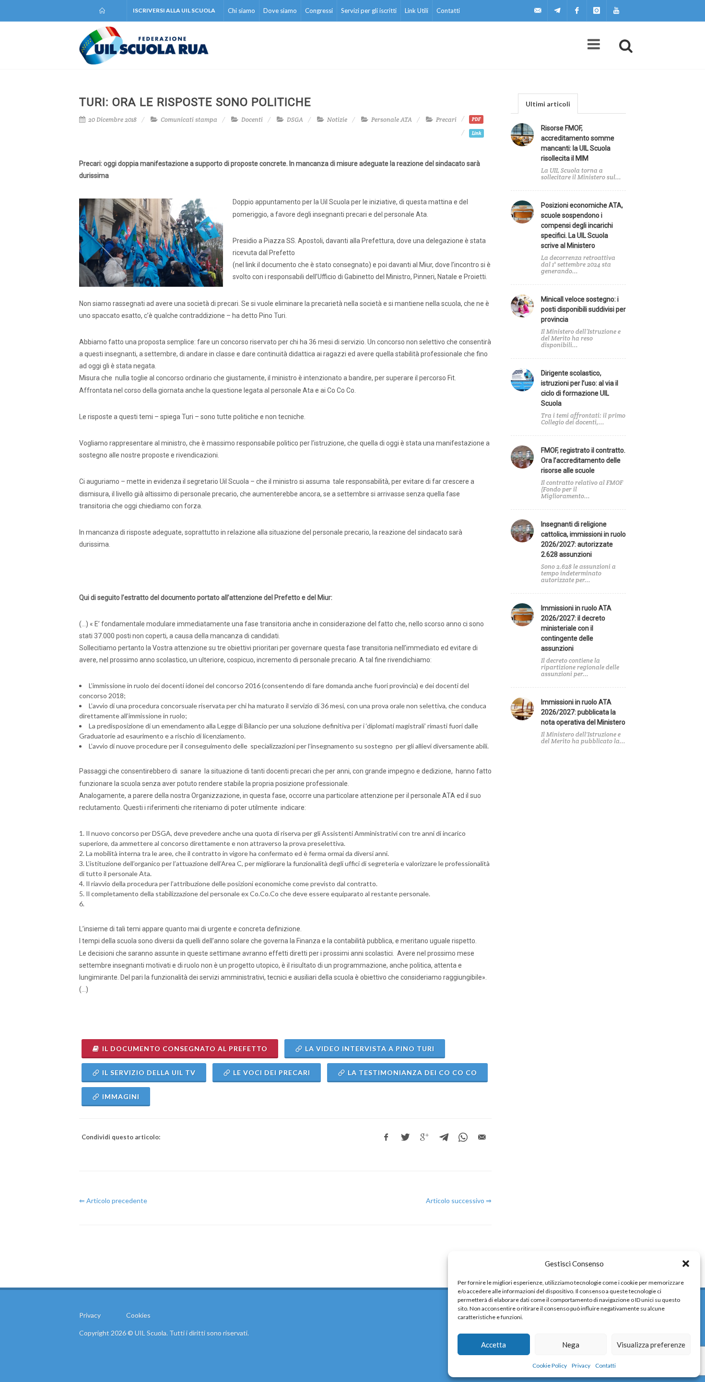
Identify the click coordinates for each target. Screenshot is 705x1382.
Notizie (337, 120)
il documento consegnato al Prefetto (185, 1048)
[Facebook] (577, 10)
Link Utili (416, 10)
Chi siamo (241, 10)
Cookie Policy (549, 1365)
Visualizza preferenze (651, 1344)
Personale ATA (391, 120)
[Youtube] (616, 10)
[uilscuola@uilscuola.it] (537, 10)
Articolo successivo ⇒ (459, 1200)
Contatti (605, 1365)
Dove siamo (280, 10)
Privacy (581, 1365)
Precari (446, 120)
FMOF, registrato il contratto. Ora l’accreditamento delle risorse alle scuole (583, 460)
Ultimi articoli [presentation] (548, 104)
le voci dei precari (271, 1072)
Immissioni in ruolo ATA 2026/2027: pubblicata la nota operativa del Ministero (583, 712)
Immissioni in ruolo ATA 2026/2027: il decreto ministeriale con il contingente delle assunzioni (576, 628)
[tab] (548, 103)
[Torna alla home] (103, 10)
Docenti (252, 120)
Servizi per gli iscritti (369, 10)
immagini (121, 1096)
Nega (570, 1344)
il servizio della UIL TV (149, 1072)
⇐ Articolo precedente (113, 1200)
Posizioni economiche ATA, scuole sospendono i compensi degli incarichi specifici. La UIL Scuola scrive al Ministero (582, 225)
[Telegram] (557, 10)
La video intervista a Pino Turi (370, 1048)
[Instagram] (596, 10)
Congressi (319, 10)
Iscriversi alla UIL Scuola (174, 10)
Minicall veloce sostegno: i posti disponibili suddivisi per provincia (583, 309)
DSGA (295, 120)
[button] (686, 1263)
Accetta (493, 1344)
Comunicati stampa (189, 120)
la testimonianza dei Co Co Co (412, 1072)
